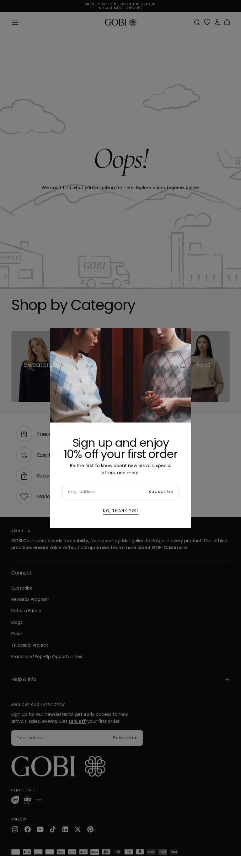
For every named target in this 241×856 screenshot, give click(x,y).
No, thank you (120, 510)
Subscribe (160, 491)
